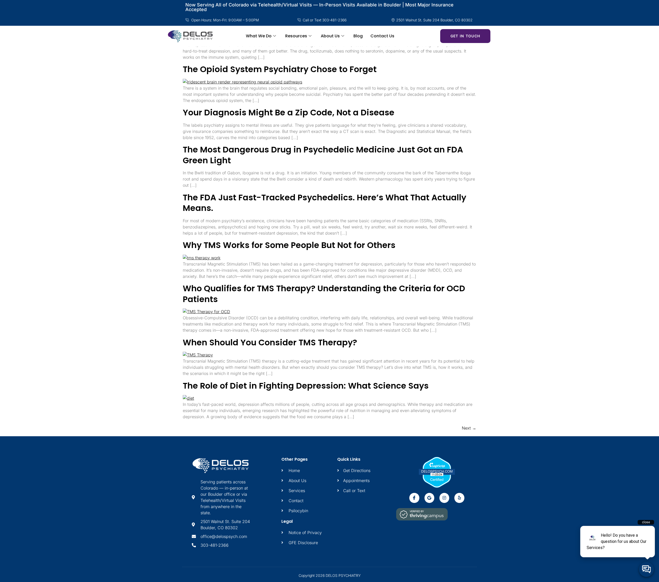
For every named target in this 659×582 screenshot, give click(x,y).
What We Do (259, 36)
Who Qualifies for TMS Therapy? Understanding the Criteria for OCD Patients (324, 294)
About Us (330, 36)
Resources (296, 36)
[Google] (429, 498)
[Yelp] (459, 498)
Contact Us (382, 36)
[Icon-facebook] (414, 498)
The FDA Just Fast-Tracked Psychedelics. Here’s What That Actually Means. (324, 203)
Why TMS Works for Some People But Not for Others (289, 245)
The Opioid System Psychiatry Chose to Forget (280, 69)
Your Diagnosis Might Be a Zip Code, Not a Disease (288, 112)
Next (469, 428)
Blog (358, 36)
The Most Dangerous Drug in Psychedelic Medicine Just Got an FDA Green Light (323, 155)
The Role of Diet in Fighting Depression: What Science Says (306, 385)
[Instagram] (444, 498)
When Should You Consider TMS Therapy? (270, 342)
